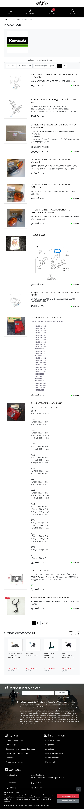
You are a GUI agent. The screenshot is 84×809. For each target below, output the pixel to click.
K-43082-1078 (38, 234)
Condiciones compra (14, 740)
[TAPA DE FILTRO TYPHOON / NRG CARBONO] (15, 645)
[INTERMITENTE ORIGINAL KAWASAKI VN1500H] (16, 168)
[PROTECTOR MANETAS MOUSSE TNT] (51, 645)
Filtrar (11, 66)
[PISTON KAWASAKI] (16, 579)
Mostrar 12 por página (44, 66)
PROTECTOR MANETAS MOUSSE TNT (50, 655)
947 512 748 (36, 783)
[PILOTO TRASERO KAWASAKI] (16, 412)
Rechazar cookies (68, 801)
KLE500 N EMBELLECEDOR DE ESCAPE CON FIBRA (55, 293)
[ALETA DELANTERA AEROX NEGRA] (69, 645)
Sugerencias (50, 745)
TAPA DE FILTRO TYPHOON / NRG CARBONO (15, 655)
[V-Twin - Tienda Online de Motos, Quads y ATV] (42, 3)
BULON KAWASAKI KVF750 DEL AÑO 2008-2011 (54, 101)
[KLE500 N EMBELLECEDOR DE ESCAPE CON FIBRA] (16, 301)
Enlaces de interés (52, 740)
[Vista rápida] (24, 76)
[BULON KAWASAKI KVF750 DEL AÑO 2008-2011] (16, 108)
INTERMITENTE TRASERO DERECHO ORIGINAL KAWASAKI (50, 211)
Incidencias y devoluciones (17, 753)
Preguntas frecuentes (14, 762)
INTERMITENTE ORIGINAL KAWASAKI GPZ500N (51, 186)
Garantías (10, 758)
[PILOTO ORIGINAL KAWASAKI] (16, 326)
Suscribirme (61, 693)
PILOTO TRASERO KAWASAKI (46, 403)
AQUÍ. (47, 805)
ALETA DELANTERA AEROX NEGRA (68, 655)
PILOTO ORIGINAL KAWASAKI (46, 317)
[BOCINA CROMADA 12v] (33, 645)
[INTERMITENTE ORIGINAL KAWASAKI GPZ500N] (16, 193)
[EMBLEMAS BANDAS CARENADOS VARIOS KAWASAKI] (16, 133)
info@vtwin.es (61, 719)
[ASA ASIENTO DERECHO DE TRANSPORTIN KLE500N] (16, 83)
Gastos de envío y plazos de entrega (20, 749)
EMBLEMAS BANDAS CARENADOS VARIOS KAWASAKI (54, 126)
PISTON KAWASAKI (41, 570)
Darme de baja (63, 697)
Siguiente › (46, 623)
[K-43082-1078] (16, 243)
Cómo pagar (11, 745)
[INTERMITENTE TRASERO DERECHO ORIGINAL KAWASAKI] (16, 218)
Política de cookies (52, 758)
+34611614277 (36, 788)
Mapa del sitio (51, 762)
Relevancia (25, 66)
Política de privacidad (66, 702)
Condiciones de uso (45, 702)
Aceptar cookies (68, 796)
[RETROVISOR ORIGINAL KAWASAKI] (16, 606)
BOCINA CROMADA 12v (32, 654)
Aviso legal (49, 749)
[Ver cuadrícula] (64, 66)
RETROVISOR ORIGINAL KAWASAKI (50, 597)
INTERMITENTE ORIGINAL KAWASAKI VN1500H (51, 161)
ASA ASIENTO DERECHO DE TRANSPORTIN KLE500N (54, 75)
